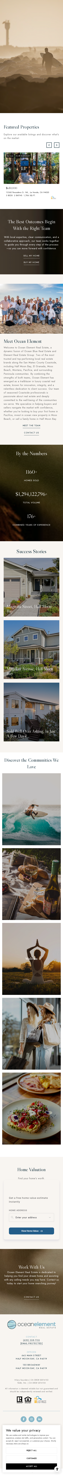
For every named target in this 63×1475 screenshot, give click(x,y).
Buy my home (31, 262)
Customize (32, 1458)
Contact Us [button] (31, 433)
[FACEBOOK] (24, 1419)
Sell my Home (31, 256)
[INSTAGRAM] (31, 1419)
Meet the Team (31, 425)
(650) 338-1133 (31, 1340)
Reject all (32, 1450)
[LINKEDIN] (39, 1419)
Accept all (31, 1466)
